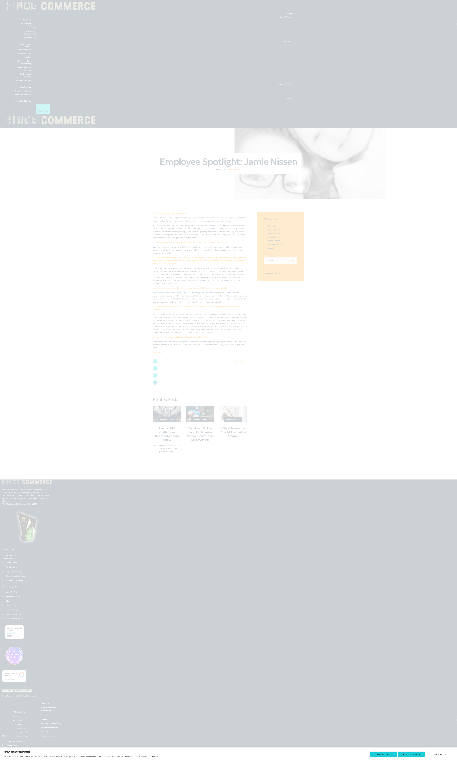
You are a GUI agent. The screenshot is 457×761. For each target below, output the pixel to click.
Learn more (153, 756)
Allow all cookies (383, 754)
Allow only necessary (411, 754)
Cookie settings (439, 754)
